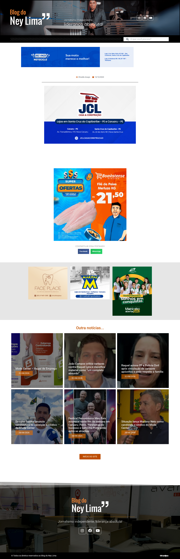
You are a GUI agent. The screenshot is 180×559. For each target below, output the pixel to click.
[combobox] (146, 39)
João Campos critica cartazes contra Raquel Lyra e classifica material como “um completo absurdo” (86, 368)
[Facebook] (145, 17)
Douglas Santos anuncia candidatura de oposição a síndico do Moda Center (36, 425)
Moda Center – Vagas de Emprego (36, 368)
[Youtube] (150, 17)
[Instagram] (139, 17)
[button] (83, 251)
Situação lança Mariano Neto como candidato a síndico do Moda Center (142, 425)
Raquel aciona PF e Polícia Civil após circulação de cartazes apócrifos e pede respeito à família (142, 368)
